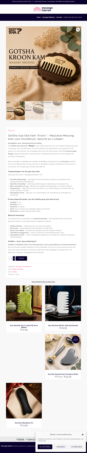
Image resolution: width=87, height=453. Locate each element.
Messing (20, 269)
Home (39, 17)
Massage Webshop (48, 17)
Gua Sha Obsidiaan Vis (24, 423)
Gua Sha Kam (26, 266)
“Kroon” (31, 146)
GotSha (14, 269)
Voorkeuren (76, 447)
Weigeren (61, 447)
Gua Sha (59, 17)
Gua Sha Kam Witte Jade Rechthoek (63, 325)
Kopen (21, 258)
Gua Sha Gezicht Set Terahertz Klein (63, 374)
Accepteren (45, 447)
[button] (83, 435)
